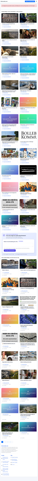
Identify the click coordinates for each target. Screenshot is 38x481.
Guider (2, 455)
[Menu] (36, 1)
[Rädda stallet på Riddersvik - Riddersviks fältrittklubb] (28, 223)
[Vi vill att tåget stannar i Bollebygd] (28, 138)
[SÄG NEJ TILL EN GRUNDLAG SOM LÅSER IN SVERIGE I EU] (28, 105)
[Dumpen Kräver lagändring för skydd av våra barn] (9, 223)
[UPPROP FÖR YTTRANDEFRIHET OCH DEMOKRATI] (28, 173)
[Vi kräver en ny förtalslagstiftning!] (9, 20)
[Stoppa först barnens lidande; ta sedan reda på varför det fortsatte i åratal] (9, 88)
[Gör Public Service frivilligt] (9, 155)
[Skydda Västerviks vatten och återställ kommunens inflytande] (28, 156)
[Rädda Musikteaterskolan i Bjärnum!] (9, 70)
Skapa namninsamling (10, 250)
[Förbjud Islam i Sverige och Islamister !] (28, 121)
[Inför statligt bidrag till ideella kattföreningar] (9, 54)
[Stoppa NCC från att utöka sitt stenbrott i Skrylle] (9, 37)
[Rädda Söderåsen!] (28, 53)
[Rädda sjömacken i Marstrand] (28, 87)
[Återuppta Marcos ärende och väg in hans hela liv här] (9, 105)
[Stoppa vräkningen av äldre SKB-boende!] (28, 206)
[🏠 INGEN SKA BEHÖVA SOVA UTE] (9, 206)
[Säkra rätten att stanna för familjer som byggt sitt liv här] (28, 37)
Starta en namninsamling (30, 1)
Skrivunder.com (4, 1)
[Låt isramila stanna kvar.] (9, 172)
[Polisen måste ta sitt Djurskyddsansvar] (28, 20)
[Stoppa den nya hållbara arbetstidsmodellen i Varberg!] (28, 190)
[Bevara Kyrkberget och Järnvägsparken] (9, 189)
